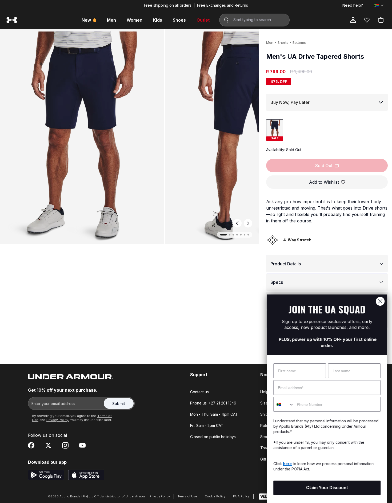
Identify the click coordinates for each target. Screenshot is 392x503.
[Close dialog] (380, 301)
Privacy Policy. (57, 420)
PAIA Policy (241, 496)
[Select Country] (379, 5)
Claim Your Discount (326, 487)
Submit (118, 403)
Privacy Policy (160, 496)
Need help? (352, 5)
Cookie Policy (215, 496)
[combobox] (283, 404)
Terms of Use (187, 496)
